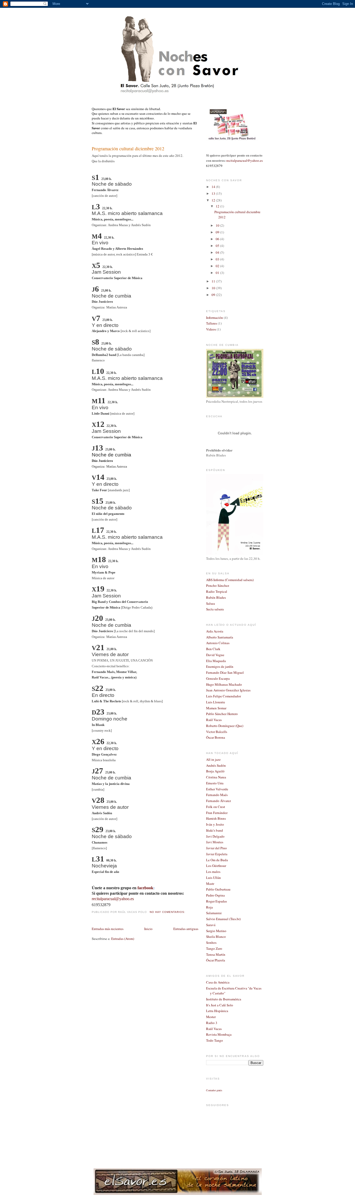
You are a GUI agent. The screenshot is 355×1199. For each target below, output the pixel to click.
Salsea (210, 603)
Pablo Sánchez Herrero (222, 713)
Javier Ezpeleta (216, 854)
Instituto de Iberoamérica (223, 999)
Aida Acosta (214, 631)
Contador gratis (214, 1090)
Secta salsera (215, 609)
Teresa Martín (215, 954)
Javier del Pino (216, 848)
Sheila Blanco (216, 936)
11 (214, 281)
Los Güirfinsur (216, 865)
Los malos (213, 871)
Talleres (211, 323)
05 (218, 245)
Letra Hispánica (217, 1010)
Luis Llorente (215, 702)
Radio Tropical (216, 591)
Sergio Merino (216, 930)
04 (218, 252)
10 (218, 225)
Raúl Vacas (214, 719)
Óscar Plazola (215, 960)
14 (214, 186)
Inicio (148, 928)
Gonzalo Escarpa (218, 678)
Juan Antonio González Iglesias (228, 690)
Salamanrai (214, 913)
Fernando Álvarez (218, 800)
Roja (209, 907)
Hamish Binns (216, 818)
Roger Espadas (216, 901)
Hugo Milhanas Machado (224, 684)
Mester (211, 1016)
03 (218, 259)
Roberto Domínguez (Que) (224, 725)
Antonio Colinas (217, 643)
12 (214, 200)
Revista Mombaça (219, 1034)
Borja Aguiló (215, 771)
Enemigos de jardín (219, 666)
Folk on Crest (215, 806)
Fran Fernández (217, 812)
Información (214, 317)
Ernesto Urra (214, 783)
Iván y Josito (215, 824)
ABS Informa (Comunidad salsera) (230, 579)
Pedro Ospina (215, 895)
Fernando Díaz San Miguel (225, 672)
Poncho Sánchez (217, 585)
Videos (211, 329)
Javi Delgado (215, 836)
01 (218, 272)
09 (218, 232)
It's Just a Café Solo (219, 1005)
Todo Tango (214, 1040)
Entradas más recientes (107, 928)
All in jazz (213, 759)
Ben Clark (213, 648)
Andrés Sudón (216, 765)
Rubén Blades (216, 597)
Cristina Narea (216, 777)
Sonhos (211, 942)
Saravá (210, 924)
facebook (145, 888)
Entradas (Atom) (122, 938)
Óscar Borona (215, 737)
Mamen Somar (216, 708)
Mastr (210, 883)
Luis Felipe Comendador (223, 696)
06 (218, 239)
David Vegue (215, 654)
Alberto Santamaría (219, 637)
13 (214, 193)
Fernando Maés (217, 794)
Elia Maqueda (216, 660)
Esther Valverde (217, 789)
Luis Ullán (213, 877)
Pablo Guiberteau (218, 889)
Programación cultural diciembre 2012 (128, 148)
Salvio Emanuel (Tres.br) (223, 919)
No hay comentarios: (168, 912)
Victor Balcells (216, 731)
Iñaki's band (214, 830)
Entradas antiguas (185, 928)
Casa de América (217, 982)
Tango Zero (214, 948)
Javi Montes (214, 842)
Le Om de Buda (217, 860)
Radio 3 (211, 1022)
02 (218, 266)
